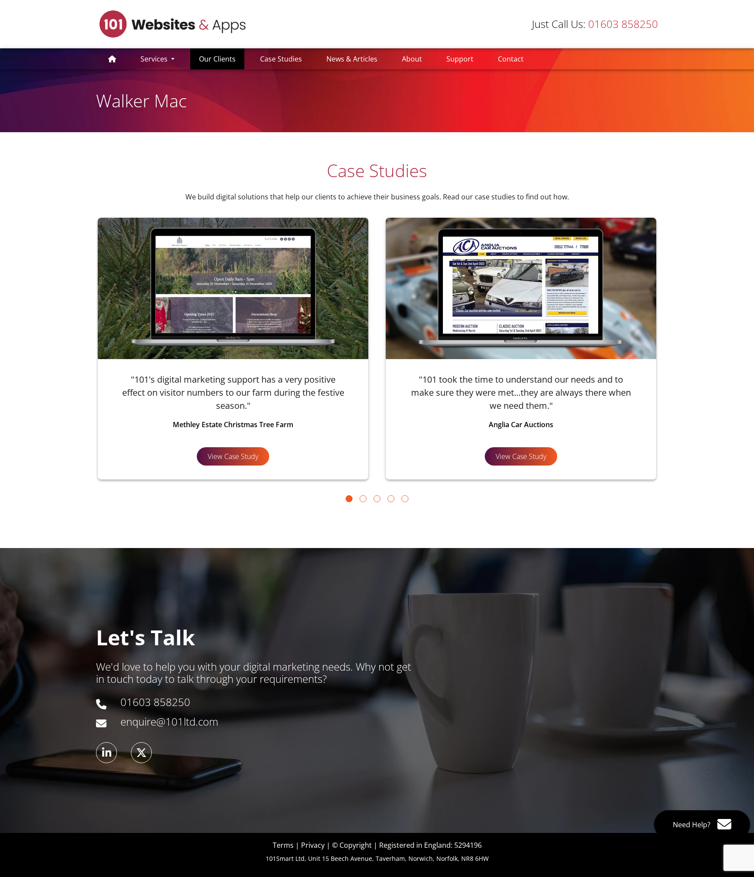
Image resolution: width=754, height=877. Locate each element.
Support (459, 59)
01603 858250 (595, 24)
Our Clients (221, 59)
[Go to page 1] (349, 498)
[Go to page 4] (390, 498)
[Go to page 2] (363, 498)
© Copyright (352, 845)
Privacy (313, 845)
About (412, 59)
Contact (511, 59)
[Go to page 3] (377, 498)
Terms (283, 845)
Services (155, 59)
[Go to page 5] (404, 498)
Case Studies (281, 59)
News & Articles (351, 59)
